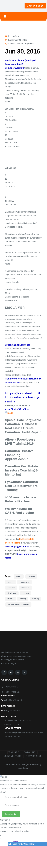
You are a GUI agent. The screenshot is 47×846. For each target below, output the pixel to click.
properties (25, 587)
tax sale (10, 598)
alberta (18, 576)
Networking (33, 756)
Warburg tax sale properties (18, 604)
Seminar (25, 593)
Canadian (31, 576)
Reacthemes (23, 768)
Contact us (13, 692)
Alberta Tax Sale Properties (21, 44)
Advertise (12, 687)
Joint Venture (12, 756)
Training (23, 598)
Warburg (35, 598)
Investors (11, 587)
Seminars (13, 752)
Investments (24, 581)
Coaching (29, 752)
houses (10, 581)
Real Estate (12, 593)
